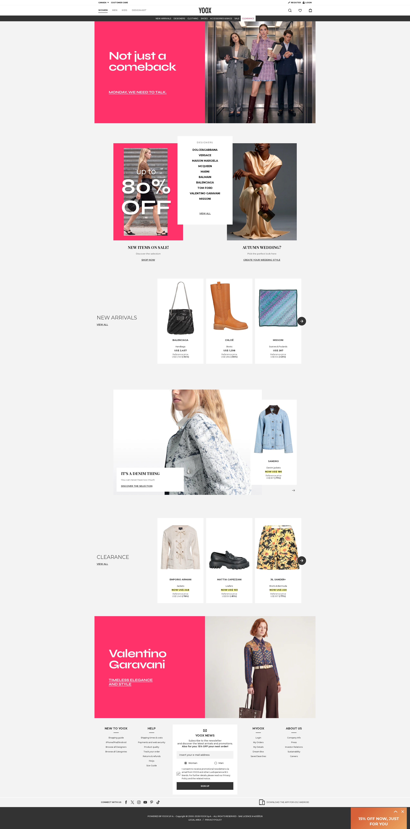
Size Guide (151, 765)
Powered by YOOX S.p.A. (161, 816)
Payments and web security (151, 742)
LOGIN (307, 3)
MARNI (205, 171)
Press (294, 742)
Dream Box (258, 751)
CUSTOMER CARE (119, 2)
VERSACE (205, 155)
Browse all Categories (116, 751)
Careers (294, 756)
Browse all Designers (116, 747)
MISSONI (205, 198)
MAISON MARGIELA (205, 160)
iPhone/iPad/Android (116, 742)
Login (258, 737)
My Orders (258, 742)
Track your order (152, 751)
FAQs (151, 761)
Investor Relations (294, 747)
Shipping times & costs (152, 737)
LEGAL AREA (195, 820)
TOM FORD (205, 187)
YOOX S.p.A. (206, 816)
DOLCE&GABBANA (205, 149)
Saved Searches (258, 756)
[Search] (290, 10)
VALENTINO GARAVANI (205, 193)
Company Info (294, 737)
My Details (258, 747)
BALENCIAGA (205, 182)
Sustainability (294, 751)
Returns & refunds (151, 756)
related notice (203, 778)
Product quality (151, 747)
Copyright (180, 816)
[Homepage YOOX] (205, 10)
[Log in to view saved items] (300, 10)
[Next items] (301, 321)
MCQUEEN (205, 166)
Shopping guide (116, 737)
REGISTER (296, 2)
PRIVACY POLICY (213, 820)
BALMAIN (205, 177)
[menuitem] (103, 10)
